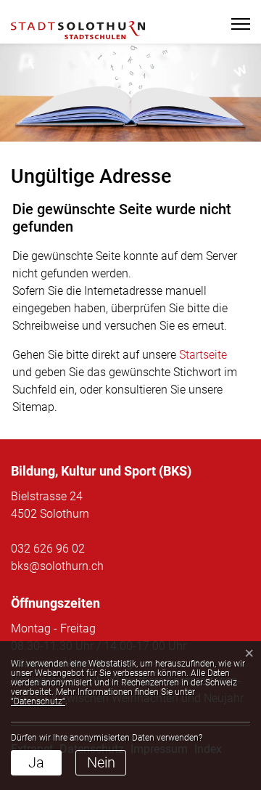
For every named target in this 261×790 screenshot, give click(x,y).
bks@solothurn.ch (57, 566)
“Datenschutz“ (38, 701)
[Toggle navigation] (236, 24)
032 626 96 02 (48, 548)
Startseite (203, 355)
